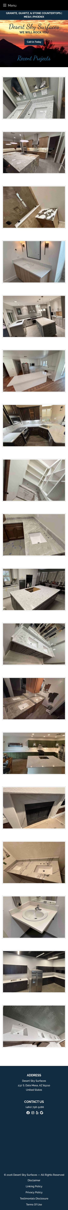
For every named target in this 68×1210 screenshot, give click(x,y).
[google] (41, 1112)
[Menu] (4, 5)
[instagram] (32, 1112)
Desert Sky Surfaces (25, 1174)
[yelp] (37, 1112)
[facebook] (28, 1112)
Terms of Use (34, 1204)
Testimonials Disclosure (34, 1198)
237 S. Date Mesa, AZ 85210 (34, 1085)
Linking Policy (34, 1186)
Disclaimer (34, 1180)
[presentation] (34, 98)
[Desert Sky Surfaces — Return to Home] (34, 27)
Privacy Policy (34, 1192)
